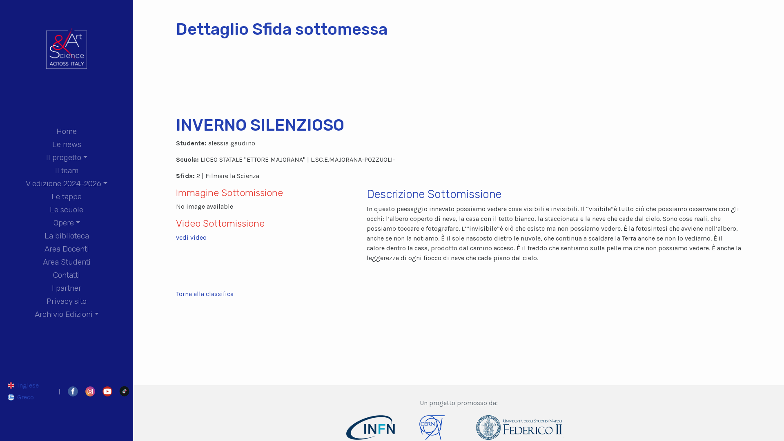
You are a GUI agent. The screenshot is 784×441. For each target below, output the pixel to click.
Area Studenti (67, 262)
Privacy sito (67, 301)
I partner (66, 288)
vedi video (191, 237)
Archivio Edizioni (64, 314)
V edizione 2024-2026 (63, 183)
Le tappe (66, 196)
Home (66, 131)
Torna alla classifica (205, 294)
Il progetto (63, 157)
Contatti (66, 275)
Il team (66, 170)
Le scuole (66, 209)
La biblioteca (67, 236)
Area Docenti (67, 249)
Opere (63, 222)
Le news (66, 144)
